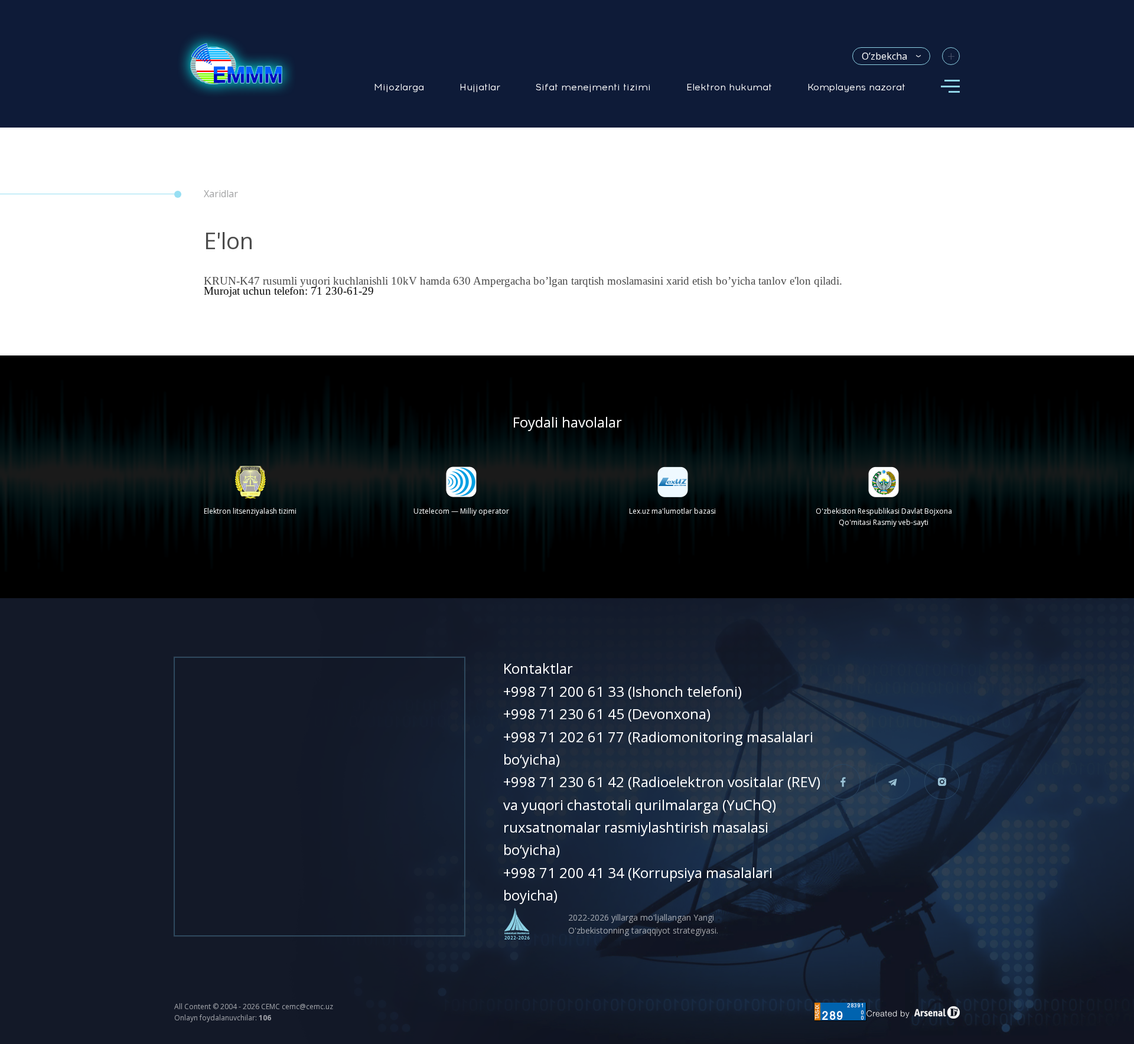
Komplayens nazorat (856, 87)
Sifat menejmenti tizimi (593, 87)
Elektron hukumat (729, 87)
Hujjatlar (480, 87)
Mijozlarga (399, 87)
